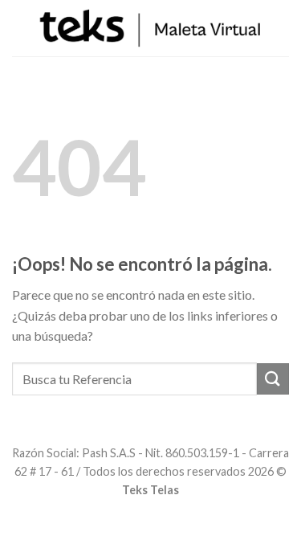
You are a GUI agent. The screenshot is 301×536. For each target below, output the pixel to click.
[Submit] (273, 379)
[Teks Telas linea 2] (151, 28)
